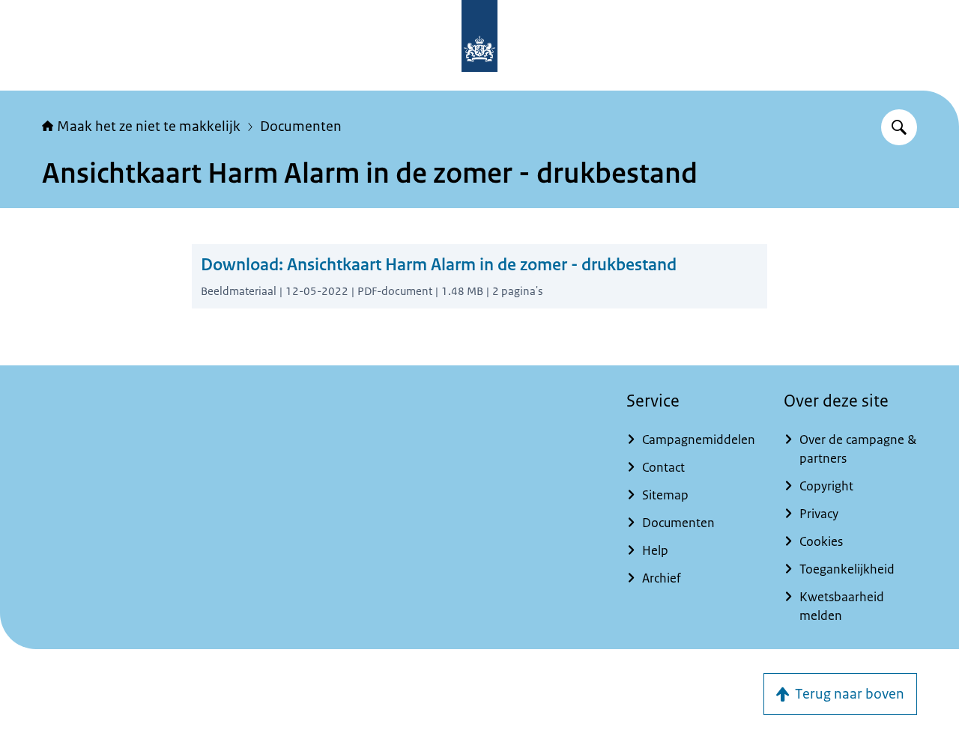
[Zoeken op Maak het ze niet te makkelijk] (899, 127)
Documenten (301, 127)
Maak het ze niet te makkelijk (148, 127)
